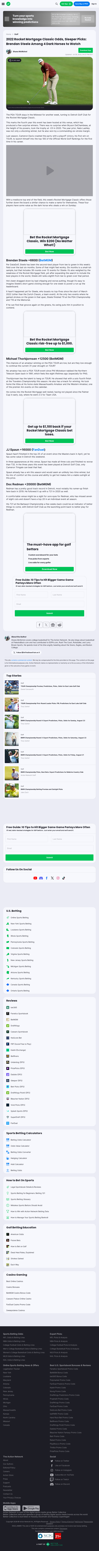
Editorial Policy (9, 1468)
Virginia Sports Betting (20, 954)
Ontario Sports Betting (20, 991)
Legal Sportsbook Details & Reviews (26, 1187)
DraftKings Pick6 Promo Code (62, 1425)
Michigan (7, 1402)
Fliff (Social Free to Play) (21, 1044)
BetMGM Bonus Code (59, 1372)
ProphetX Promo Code (59, 1399)
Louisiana (7, 1376)
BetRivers (15, 1056)
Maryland (7, 1380)
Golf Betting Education (21, 1227)
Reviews (11, 1000)
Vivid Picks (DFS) (18, 1105)
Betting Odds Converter (21, 1152)
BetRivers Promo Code (59, 1421)
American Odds (17, 1234)
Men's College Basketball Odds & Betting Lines (22, 1349)
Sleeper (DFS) (16, 1080)
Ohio (5, 1406)
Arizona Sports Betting (20, 972)
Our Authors (8, 1464)
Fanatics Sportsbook (19, 1013)
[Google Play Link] (31, 1508)
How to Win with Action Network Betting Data (30, 1211)
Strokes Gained (17, 1258)
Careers (6, 1471)
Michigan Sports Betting (21, 966)
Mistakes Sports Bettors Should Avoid (26, 1205)
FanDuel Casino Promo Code (18, 1304)
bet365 (14, 1007)
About (5, 1460)
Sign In (94, 4)
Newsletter (7, 1490)
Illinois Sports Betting (19, 936)
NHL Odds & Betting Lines (14, 1360)
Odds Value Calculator (20, 1146)
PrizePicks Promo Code (59, 1451)
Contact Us (8, 1494)
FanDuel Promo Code (59, 1406)
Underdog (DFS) (17, 1062)
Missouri (6, 1421)
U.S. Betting (13, 910)
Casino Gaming (16, 1274)
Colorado (7, 1387)
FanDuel (38, 449)
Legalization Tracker (11, 1369)
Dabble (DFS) (16, 1074)
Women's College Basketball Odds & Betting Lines (24, 1352)
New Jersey (8, 1391)
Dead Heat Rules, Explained (22, 1252)
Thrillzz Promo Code (58, 1447)
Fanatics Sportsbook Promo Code (64, 1369)
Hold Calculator (17, 1164)
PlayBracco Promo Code (60, 1444)
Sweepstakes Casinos (15, 1310)
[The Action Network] (8, 4)
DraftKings (15, 1026)
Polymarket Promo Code (60, 1380)
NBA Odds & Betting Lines (14, 1341)
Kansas (6, 1414)
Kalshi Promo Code (58, 1387)
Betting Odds (16, 1170)
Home (8, 34)
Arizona (6, 1384)
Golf (16, 34)
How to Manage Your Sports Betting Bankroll (29, 1217)
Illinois (5, 1399)
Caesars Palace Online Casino (18, 1299)
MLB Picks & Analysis (59, 1352)
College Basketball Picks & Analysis (64, 1349)
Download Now (49, 569)
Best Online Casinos (14, 1281)
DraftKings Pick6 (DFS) (20, 1093)
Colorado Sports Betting (21, 948)
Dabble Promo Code (58, 1429)
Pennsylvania (8, 1395)
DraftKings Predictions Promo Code (65, 1395)
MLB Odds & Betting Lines (14, 1356)
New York (7, 1372)
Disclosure (63, 1528)
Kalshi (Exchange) (18, 1050)
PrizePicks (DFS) (18, 1068)
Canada (6, 1425)
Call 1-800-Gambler (56, 1531)
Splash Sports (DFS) (19, 1111)
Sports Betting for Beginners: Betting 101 (28, 1193)
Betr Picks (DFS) (17, 1086)
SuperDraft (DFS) (18, 1117)
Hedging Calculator (19, 1158)
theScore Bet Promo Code (61, 1410)
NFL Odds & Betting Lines (14, 1337)
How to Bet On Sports (20, 1180)
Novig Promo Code (58, 1391)
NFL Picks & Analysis (58, 1337)
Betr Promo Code (57, 1436)
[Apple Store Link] (11, 1508)
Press (5, 1479)
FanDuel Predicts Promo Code (62, 1384)
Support (6, 1483)
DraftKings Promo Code (60, 1402)
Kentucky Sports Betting (21, 978)
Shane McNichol (20, 51)
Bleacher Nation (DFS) (20, 1099)
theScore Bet (16, 1038)
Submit (49, 613)
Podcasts (7, 1486)
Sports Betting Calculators (24, 1133)
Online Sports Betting (20, 917)
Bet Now (49, 251)
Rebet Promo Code (58, 1440)
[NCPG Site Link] (45, 1536)
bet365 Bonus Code (58, 1376)
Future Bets (15, 1240)
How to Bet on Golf (18, 1246)
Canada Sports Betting (20, 984)
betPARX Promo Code (59, 1414)
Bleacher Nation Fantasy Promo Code (65, 1432)
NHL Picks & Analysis (59, 1356)
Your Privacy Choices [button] (12, 1497)
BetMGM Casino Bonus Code (18, 1293)
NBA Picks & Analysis (59, 1341)
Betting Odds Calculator (21, 1140)
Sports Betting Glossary (21, 1199)
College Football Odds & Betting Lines (19, 1345)
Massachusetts (9, 1410)
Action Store (8, 1475)
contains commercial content (21, 660)
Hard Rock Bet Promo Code (61, 1417)
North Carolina (9, 1417)
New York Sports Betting (21, 923)
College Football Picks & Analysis (63, 1345)
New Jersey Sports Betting (22, 960)
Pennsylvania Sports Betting (22, 942)
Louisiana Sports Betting (21, 930)
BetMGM (46, 260)
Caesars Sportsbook (19, 1032)
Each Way (15, 1264)
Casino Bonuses (13, 1287)
